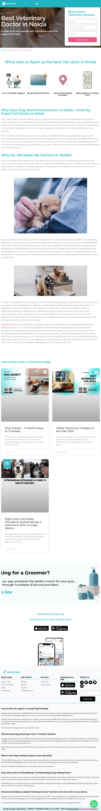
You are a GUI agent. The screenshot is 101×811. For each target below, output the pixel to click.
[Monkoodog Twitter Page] (90, 682)
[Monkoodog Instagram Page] (82, 682)
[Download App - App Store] (41, 628)
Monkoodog (7, 324)
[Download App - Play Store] (59, 628)
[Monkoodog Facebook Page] (86, 682)
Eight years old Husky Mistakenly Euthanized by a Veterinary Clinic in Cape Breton (23, 523)
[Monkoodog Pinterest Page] (82, 686)
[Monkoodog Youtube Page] (95, 682)
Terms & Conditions (89, 809)
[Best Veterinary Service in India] (9, 3)
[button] (37, 4)
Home (4, 50)
